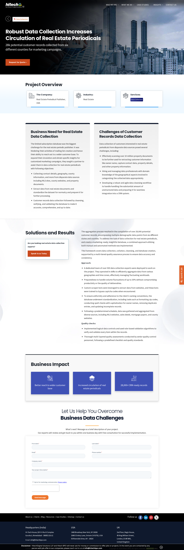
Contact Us (171, 5)
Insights (157, 5)
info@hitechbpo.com (93, 548)
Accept (4, 313)
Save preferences (41, 313)
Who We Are (111, 5)
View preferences (23, 313)
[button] (92, 138)
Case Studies (143, 5)
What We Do (126, 5)
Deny (11, 313)
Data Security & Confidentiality (13, 317)
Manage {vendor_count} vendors (14, 304)
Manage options (7, 297)
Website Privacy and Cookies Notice (16, 321)
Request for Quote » (17, 390)
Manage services (7, 301)
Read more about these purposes (15, 308)
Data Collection (22, 347)
